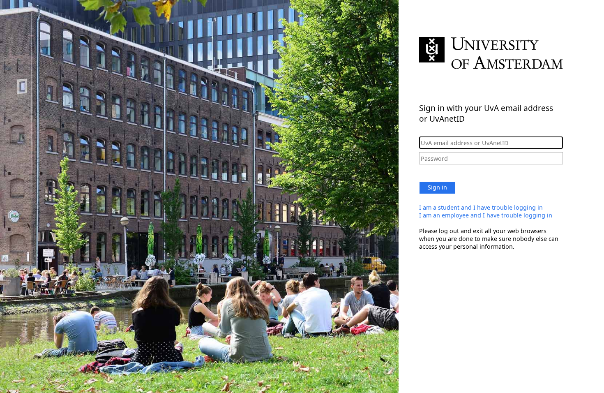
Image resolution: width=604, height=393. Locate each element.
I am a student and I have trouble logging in (481, 207)
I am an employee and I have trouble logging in (485, 215)
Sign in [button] (437, 187)
